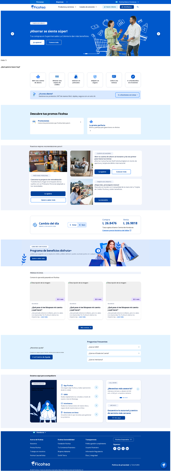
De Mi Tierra (62, 455)
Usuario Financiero (92, 447)
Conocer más (121, 172)
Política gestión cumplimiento (96, 443)
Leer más (44, 317)
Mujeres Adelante (64, 451)
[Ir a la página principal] (38, 9)
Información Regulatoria (94, 451)
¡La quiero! (40, 42)
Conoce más (57, 42)
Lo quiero (48, 194)
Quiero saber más (48, 200)
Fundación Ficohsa (64, 443)
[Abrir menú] (164, 465)
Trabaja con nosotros (37, 451)
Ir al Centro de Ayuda (41, 357)
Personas (40, 2)
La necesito (103, 200)
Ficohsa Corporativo (122, 439)
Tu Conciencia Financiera (66, 447)
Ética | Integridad (91, 455)
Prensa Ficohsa (35, 447)
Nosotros (33, 443)
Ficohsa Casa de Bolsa (37, 455)
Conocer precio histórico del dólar (115, 230)
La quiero (102, 172)
